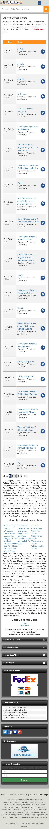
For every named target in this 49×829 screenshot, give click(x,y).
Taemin (20, 308)
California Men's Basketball (15, 707)
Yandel (20, 183)
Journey (21, 79)
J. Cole (20, 49)
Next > (26, 476)
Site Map (33, 795)
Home (3, 795)
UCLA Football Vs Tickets (15, 718)
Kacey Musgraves (25, 361)
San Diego (24, 625)
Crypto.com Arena (24, 52)
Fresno (24, 623)
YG (18, 463)
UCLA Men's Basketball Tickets (17, 710)
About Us (12, 795)
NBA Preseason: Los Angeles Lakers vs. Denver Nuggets (26, 326)
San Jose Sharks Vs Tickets (16, 713)
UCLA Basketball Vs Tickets (16, 715)
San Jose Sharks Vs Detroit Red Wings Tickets (11, 548)
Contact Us (22, 795)
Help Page (43, 795)
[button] (24, 639)
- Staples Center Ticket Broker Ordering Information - (24, 629)
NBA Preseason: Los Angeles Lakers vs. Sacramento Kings (26, 257)
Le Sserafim (22, 94)
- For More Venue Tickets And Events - (24, 634)
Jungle (20, 275)
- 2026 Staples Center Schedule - (24, 632)
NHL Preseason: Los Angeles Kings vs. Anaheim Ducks (26, 201)
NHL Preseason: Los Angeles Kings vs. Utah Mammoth (27, 147)
